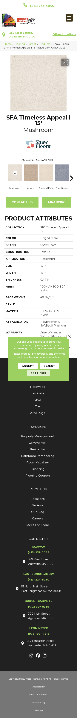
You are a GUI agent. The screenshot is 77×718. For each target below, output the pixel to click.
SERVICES (38, 427)
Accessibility (39, 686)
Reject (49, 365)
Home (8, 43)
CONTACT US (39, 539)
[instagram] (31, 655)
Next (71, 173)
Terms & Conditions (38, 694)
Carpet (31, 43)
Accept (28, 365)
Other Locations (64, 34)
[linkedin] (44, 655)
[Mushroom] (15, 173)
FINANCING (57, 202)
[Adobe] (30, 173)
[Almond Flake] (46, 173)
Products (44, 43)
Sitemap (38, 710)
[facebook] (38, 655)
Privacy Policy (38, 702)
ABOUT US (38, 489)
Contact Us (22, 202)
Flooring (19, 43)
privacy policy (40, 353)
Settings (38, 372)
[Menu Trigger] (69, 18)
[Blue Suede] (62, 173)
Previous (5, 173)
